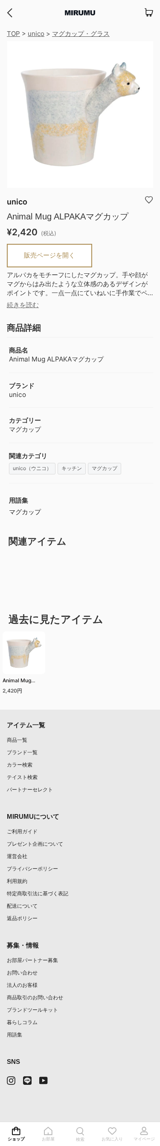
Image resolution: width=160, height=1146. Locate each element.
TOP (13, 34)
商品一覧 (17, 740)
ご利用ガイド (22, 831)
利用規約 (17, 881)
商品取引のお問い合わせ (35, 997)
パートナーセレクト (30, 789)
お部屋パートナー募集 (32, 960)
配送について (22, 906)
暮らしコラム (22, 1022)
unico (36, 34)
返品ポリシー (22, 918)
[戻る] (9, 13)
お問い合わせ (22, 972)
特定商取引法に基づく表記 (37, 893)
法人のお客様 (22, 985)
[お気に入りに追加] (149, 199)
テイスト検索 (22, 777)
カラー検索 (19, 764)
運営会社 (17, 856)
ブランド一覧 (22, 752)
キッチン (71, 468)
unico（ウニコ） (32, 468)
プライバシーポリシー (32, 868)
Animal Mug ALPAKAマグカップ (23, 681)
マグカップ (104, 468)
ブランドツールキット (32, 1010)
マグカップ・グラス (81, 34)
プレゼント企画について (35, 844)
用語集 (14, 1034)
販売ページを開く (49, 255)
